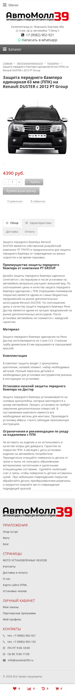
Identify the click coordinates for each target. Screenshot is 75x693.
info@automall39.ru (20, 660)
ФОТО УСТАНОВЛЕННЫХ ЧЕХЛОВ (25, 560)
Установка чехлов (15, 591)
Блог (6, 544)
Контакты (9, 566)
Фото (6, 538)
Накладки (53, 63)
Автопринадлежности (30, 63)
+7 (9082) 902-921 (39, 35)
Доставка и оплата (15, 572)
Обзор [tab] (14, 223)
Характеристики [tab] (40, 223)
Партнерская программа (19, 613)
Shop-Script (10, 532)
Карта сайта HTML (15, 585)
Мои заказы (11, 607)
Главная (7, 63)
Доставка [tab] (12, 231)
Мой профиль (12, 619)
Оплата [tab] (30, 231)
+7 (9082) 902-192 (24, 642)
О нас (6, 579)
